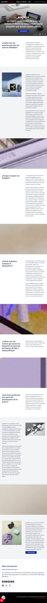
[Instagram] (6, 585)
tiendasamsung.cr (34, 262)
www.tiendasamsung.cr (10, 569)
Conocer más (23, 31)
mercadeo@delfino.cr (41, 598)
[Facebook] (3, 585)
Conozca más (31, 552)
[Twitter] (10, 585)
